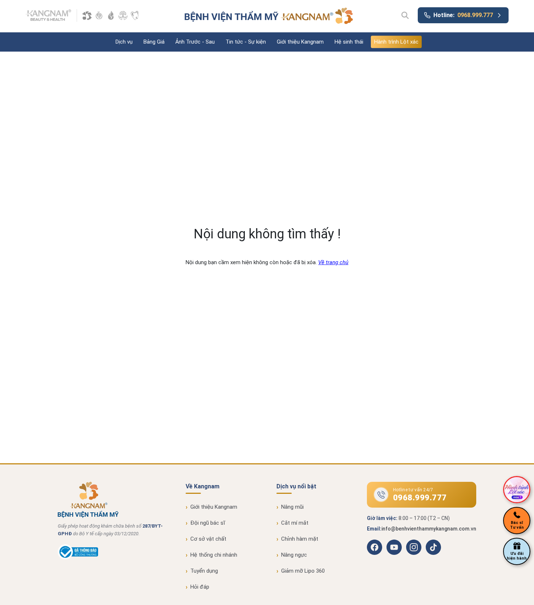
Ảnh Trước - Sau (195, 42)
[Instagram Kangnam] (413, 547)
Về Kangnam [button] (202, 486)
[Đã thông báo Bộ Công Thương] (78, 557)
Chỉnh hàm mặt (299, 539)
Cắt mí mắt (294, 523)
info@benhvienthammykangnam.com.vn (428, 529)
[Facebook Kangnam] (374, 547)
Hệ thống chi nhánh (213, 555)
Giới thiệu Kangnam (300, 42)
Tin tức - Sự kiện (246, 42)
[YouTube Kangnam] (394, 547)
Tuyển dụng (204, 571)
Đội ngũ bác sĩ (207, 523)
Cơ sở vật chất (208, 539)
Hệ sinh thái (349, 42)
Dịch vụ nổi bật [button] (296, 486)
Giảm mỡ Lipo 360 (303, 571)
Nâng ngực (294, 555)
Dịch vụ (124, 42)
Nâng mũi (292, 507)
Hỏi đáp (199, 587)
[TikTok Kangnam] (433, 547)
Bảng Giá (154, 42)
